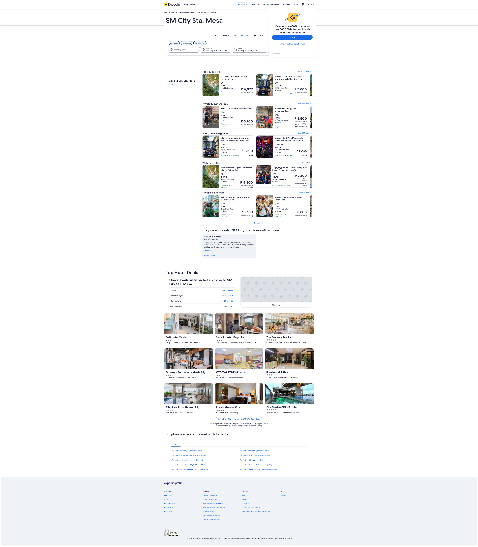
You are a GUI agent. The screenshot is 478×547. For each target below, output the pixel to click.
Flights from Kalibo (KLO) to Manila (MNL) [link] (255, 455)
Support (286, 4)
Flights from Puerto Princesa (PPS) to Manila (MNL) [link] (259, 469)
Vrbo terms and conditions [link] (250, 507)
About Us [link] (167, 495)
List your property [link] (170, 503)
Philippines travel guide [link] (211, 495)
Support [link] (283, 495)
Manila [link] (199, 12)
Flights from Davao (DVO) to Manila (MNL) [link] (256, 465)
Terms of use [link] (245, 503)
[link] (292, 52)
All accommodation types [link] (211, 519)
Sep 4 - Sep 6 (228, 306)
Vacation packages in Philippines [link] (214, 507)
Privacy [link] (243, 495)
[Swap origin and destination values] (200, 49)
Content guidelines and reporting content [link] (255, 511)
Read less (207, 251)
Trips (296, 4)
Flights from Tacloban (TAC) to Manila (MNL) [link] (188, 465)
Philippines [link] (173, 12)
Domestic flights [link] (208, 511)
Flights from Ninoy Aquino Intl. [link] (251, 460)
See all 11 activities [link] (305, 163)
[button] (239, 434)
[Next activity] (312, 87)
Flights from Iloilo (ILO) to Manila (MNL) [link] (254, 451)
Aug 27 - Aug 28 (226, 295)
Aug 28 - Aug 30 (226, 301)
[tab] (217, 35)
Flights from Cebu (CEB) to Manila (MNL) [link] (187, 460)
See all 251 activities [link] (304, 71)
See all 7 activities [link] (305, 192)
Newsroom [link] (168, 511)
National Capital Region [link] (187, 12)
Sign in (311, 4)
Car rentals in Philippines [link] (211, 515)
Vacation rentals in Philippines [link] (213, 503)
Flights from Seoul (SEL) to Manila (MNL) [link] (187, 451)
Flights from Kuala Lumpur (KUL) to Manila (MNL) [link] (190, 469)
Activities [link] (172, 84)
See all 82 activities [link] (305, 133)
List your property (271, 4)
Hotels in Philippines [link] (210, 499)
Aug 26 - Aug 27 (226, 290)
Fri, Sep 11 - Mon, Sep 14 (248, 50)
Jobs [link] (166, 499)
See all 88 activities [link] (305, 103)
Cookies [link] (244, 499)
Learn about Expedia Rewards (292, 44)
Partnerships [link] (168, 507)
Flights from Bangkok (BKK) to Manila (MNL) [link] (189, 455)
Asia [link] (165, 12)
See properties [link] (209, 255)
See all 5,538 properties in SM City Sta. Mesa (239, 419)
